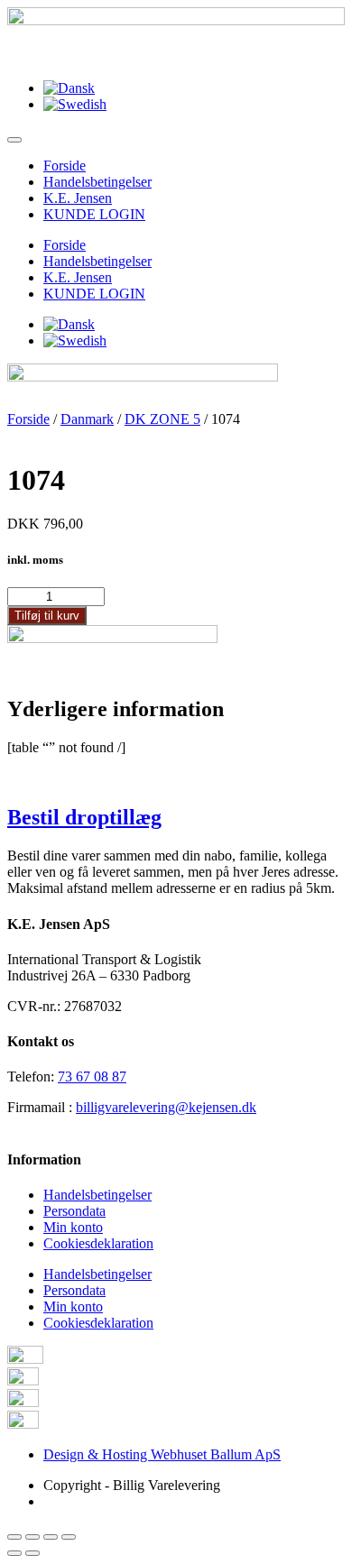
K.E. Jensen (77, 198)
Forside (64, 165)
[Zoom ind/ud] (68, 1537)
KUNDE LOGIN (94, 214)
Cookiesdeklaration (98, 1243)
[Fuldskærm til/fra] (50, 1537)
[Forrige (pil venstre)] (14, 1553)
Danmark (87, 419)
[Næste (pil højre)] (32, 1553)
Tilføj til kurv (46, 615)
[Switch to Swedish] (75, 104)
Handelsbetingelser (97, 181)
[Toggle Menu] (14, 140)
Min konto (73, 1227)
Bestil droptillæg (84, 817)
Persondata (74, 1211)
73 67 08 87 (92, 1076)
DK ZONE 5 (162, 419)
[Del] (32, 1537)
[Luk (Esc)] (14, 1537)
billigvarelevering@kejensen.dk (166, 1107)
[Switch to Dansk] (69, 88)
